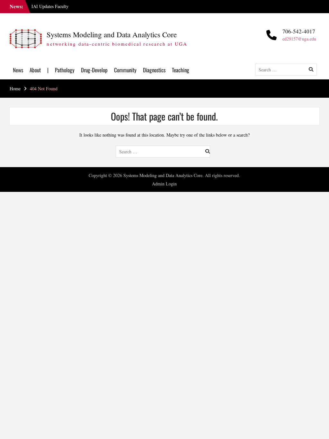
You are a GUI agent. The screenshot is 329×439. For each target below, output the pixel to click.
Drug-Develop (94, 70)
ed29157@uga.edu (299, 39)
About (35, 70)
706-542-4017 (298, 31)
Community (125, 70)
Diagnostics (154, 70)
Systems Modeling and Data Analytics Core (112, 34)
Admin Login (164, 184)
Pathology (65, 70)
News (18, 70)
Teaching (180, 70)
